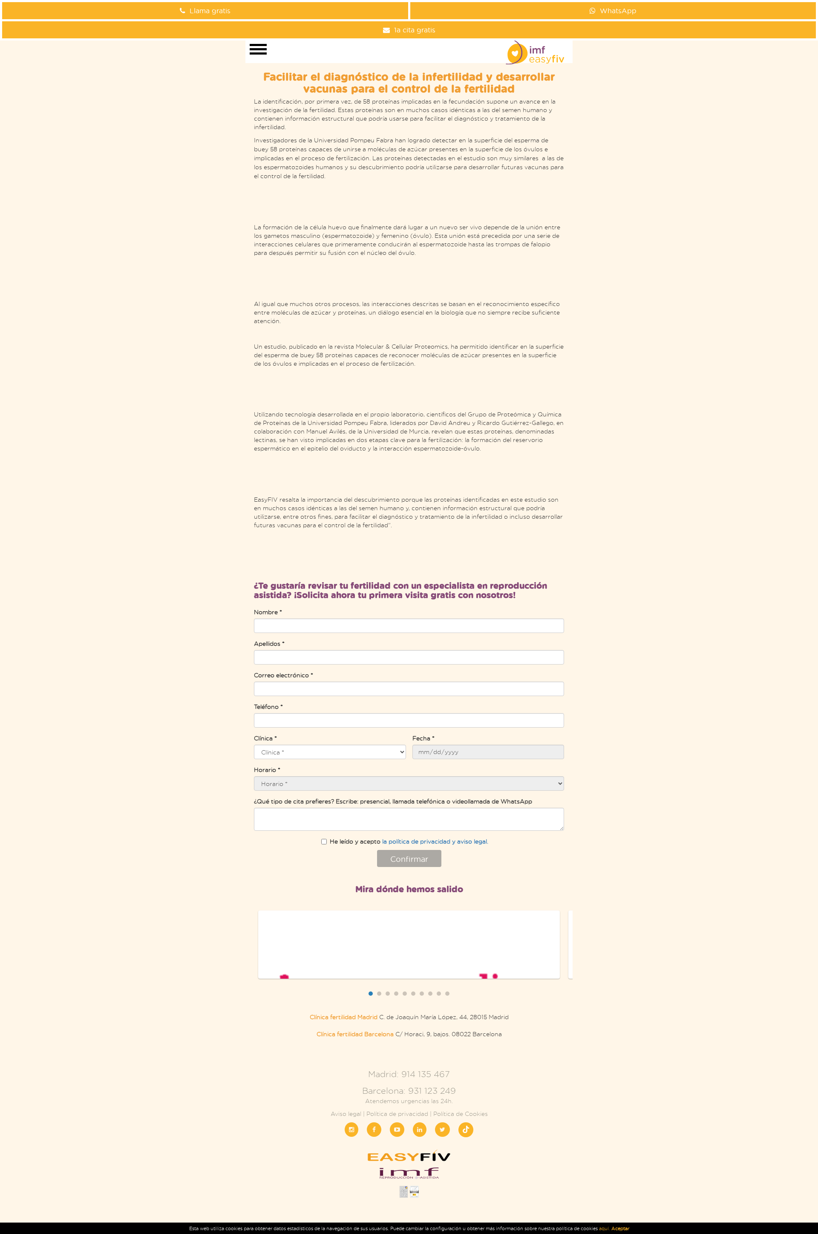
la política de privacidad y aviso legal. (435, 841)
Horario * (267, 769)
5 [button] (405, 993)
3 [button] (388, 993)
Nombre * (268, 612)
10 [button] (447, 993)
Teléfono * (268, 706)
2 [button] (379, 993)
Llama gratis (210, 10)
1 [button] (371, 993)
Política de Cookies (460, 1113)
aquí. (605, 1228)
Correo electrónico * (283, 675)
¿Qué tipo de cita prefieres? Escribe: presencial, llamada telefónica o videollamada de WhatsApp (393, 801)
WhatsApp (618, 10)
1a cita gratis (414, 29)
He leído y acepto (409, 841)
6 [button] (413, 993)
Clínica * (265, 738)
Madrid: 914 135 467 (409, 1074)
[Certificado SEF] (414, 1194)
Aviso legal (346, 1113)
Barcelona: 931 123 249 (409, 1090)
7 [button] (422, 993)
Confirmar (409, 859)
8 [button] (430, 993)
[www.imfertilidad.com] (409, 1175)
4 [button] (396, 993)
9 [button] (439, 993)
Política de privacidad (397, 1113)
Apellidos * (269, 643)
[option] (409, 944)
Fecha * (423, 738)
